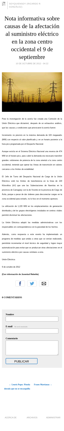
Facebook (20, 283)
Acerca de (11, 417)
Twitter (32, 283)
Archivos (32, 417)
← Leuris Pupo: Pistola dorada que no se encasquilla (17, 386)
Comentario (12, 338)
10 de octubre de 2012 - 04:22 (32, 63)
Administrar (53, 417)
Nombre (10, 314)
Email (44, 283)
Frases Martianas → (43, 384)
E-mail (17, 326)
